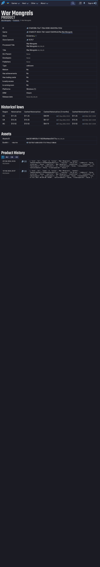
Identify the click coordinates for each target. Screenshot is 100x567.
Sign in (90, 3)
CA (12, 157)
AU (7, 157)
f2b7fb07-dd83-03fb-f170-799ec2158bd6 (42, 143)
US (17, 157)
